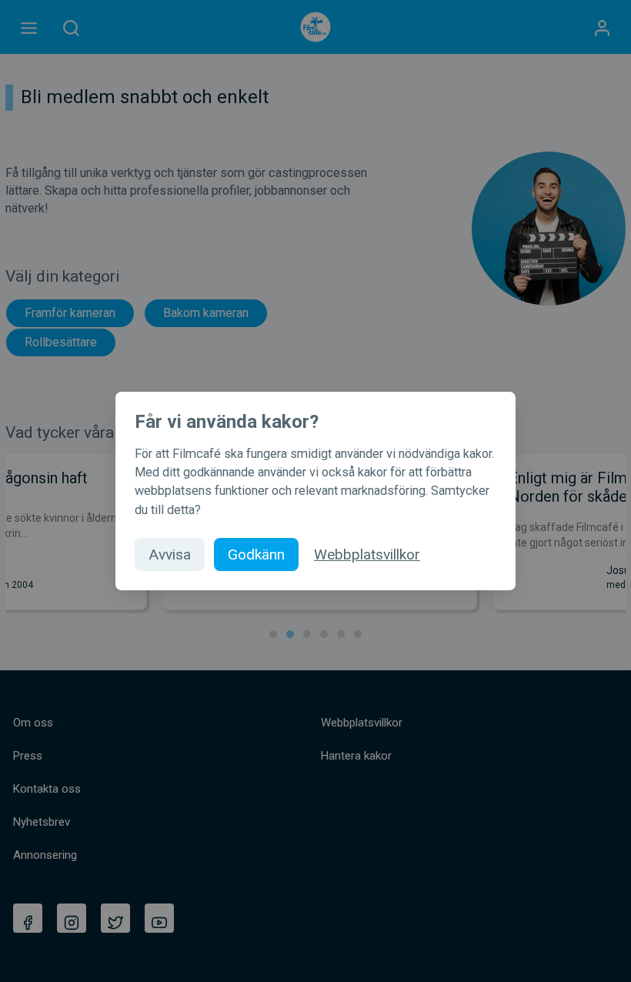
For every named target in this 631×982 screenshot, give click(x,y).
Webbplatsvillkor (367, 554)
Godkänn (256, 554)
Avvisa (170, 554)
